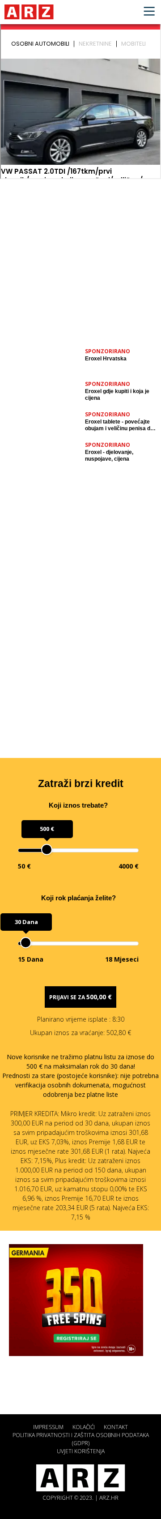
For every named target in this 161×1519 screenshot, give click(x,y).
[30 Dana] (25, 942)
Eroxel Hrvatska (106, 358)
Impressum (48, 1427)
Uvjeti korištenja (81, 1451)
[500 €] (46, 849)
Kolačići (83, 1427)
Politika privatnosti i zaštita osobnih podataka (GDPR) (81, 1439)
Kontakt (116, 1427)
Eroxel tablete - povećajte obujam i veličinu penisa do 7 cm (119, 425)
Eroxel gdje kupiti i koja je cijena (117, 394)
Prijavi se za (80, 997)
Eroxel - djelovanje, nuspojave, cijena (109, 455)
